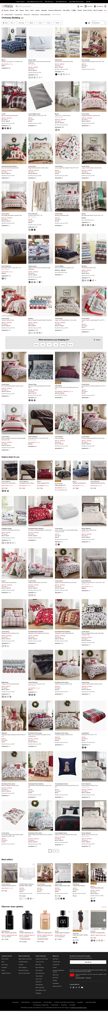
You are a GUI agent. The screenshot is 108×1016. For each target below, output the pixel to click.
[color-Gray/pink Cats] (10, 543)
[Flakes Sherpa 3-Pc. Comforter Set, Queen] (63, 470)
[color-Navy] (8, 128)
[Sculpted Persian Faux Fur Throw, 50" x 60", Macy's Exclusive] (98, 470)
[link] (14, 64)
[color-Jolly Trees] (10, 697)
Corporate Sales (56, 961)
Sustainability (56, 983)
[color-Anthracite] (3, 278)
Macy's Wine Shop (40, 973)
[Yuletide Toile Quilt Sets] (14, 301)
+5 (41, 332)
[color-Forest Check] (40, 333)
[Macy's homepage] (2, 14)
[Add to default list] (16, 462)
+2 (104, 940)
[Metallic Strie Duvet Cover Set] (94, 815)
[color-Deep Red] (35, 400)
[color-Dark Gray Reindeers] (40, 282)
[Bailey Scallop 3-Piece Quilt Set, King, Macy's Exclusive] (63, 873)
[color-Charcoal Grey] (32, 400)
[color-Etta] (37, 333)
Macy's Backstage (40, 967)
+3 (41, 77)
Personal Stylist (39, 976)
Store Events (38, 981)
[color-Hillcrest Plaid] (92, 901)
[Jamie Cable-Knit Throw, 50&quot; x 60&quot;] (40, 96)
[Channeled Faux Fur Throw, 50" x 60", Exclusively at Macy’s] (27, 470)
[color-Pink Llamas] (3, 543)
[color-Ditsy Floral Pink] (32, 77)
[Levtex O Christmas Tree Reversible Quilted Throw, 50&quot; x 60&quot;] (67, 511)
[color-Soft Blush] (5, 491)
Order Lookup (5, 964)
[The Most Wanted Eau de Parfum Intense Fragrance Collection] (27, 920)
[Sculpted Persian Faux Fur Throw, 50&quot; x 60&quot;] (94, 563)
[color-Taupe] (35, 595)
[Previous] (3, 42)
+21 (95, 280)
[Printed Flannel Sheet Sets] (94, 249)
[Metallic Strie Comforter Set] (94, 511)
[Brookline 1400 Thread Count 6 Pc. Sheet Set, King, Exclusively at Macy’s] (27, 873)
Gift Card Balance (23, 967)
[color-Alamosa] (30, 333)
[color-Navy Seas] (94, 901)
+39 (69, 74)
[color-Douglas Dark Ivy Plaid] (83, 225)
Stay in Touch (39, 978)
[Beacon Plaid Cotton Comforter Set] (67, 249)
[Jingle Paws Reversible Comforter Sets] (94, 665)
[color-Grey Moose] (88, 280)
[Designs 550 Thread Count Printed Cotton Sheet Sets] (40, 42)
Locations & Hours (40, 961)
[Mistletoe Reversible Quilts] (67, 196)
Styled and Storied (57, 986)
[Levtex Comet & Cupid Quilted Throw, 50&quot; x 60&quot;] (94, 301)
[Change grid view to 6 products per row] (89, 23)
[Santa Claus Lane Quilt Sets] (14, 563)
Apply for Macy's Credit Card (25, 958)
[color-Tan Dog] (93, 280)
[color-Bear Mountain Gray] (66, 74)
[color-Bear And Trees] (61, 74)
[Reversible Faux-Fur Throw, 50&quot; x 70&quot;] (14, 249)
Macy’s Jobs (55, 974)
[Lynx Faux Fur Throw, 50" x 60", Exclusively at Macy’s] (9, 470)
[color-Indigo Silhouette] (85, 225)
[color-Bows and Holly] (32, 333)
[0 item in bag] (105, 6)
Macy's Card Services (24, 970)
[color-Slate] (8, 491)
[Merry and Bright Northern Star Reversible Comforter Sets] (94, 614)
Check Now (88, 977)
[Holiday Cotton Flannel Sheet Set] (14, 665)
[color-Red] (3, 128)
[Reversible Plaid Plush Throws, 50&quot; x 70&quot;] (94, 196)
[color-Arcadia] (56, 74)
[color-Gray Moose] (85, 280)
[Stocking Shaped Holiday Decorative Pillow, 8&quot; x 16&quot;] (14, 716)
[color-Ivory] (30, 230)
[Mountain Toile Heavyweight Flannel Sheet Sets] (40, 367)
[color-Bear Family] (64, 74)
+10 (33, 898)
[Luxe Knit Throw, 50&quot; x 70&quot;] (40, 196)
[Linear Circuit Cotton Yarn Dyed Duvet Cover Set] (67, 367)
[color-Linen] (97, 940)
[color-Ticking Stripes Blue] (30, 77)
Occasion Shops (18, 14)
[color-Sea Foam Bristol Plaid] (93, 225)
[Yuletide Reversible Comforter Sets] (94, 96)
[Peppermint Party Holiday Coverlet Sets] (40, 614)
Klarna (3, 961)
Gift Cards (21, 964)
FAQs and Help (5, 958)
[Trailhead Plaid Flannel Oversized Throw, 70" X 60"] (81, 873)
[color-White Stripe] (21, 899)
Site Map (55, 980)
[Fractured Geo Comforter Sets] (94, 766)
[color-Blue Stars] (5, 543)
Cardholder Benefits (23, 961)
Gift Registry (38, 993)
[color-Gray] (94, 940)
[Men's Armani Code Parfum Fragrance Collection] (9, 920)
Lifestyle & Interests (9, 14)
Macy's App (38, 964)
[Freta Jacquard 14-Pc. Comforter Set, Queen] (45, 470)
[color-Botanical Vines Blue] (40, 77)
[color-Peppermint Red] (30, 595)
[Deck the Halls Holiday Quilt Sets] (14, 149)
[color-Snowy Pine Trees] (3, 697)
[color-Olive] (59, 899)
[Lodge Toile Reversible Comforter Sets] (94, 149)
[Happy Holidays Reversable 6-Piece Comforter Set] (40, 815)
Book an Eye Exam (40, 987)
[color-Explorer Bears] (8, 697)
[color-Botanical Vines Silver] (37, 77)
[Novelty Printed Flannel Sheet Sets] (14, 511)
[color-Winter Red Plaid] (83, 747)
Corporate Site (56, 964)
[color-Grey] (28, 899)
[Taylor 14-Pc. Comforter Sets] (67, 96)
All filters (98, 339)
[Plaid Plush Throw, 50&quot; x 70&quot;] (94, 716)
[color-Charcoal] (32, 230)
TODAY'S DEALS (20, 1)
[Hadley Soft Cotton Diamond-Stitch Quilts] (67, 815)
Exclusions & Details (80, 977)
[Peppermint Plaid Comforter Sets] (14, 614)
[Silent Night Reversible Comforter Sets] (14, 196)
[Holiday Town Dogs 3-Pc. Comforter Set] (14, 42)
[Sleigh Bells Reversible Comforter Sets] (40, 149)
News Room (55, 977)
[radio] (29, 77)
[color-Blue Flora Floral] (88, 225)
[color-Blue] (92, 940)
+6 (41, 282)
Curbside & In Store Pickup (42, 958)
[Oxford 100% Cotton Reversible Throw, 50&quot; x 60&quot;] (40, 766)
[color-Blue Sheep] (83, 280)
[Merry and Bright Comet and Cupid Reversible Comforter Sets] (14, 419)
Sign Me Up (88, 962)
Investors (55, 967)
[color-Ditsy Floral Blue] (35, 77)
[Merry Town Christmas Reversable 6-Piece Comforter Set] (40, 716)
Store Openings (39, 984)
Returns (3, 970)
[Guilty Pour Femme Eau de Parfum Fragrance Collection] (45, 920)
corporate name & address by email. (79, 1007)
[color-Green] (5, 128)
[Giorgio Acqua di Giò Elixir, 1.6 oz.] (63, 920)
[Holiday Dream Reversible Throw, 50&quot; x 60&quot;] (94, 42)
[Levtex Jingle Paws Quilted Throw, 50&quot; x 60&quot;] (67, 149)
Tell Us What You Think (41, 990)
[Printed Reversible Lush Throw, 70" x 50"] (98, 873)
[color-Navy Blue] (30, 400)
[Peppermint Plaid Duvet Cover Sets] (40, 563)
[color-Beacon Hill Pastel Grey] (59, 74)
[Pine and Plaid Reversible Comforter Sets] (14, 367)
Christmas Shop (35, 14)
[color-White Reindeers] (32, 282)
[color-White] (56, 130)
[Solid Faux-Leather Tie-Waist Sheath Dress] (81, 920)
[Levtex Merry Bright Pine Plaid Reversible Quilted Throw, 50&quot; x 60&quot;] (14, 815)
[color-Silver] (5, 278)
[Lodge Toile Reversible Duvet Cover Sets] (67, 301)
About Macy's (56, 958)
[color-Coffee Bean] (76, 943)
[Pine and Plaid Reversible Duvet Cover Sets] (94, 419)
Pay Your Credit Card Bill (24, 973)
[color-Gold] (59, 130)
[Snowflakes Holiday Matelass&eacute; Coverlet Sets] (40, 511)
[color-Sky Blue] (31, 899)
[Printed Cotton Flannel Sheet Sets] (67, 42)
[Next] (24, 42)
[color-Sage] (35, 230)
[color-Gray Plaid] (35, 282)
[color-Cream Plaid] (30, 282)
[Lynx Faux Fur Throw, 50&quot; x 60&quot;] (40, 665)
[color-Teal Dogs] (13, 543)
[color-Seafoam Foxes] (8, 543)
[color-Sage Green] (99, 940)
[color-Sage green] (102, 940)
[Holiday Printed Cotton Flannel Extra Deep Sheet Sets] (40, 249)
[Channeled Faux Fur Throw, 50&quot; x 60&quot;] (40, 419)
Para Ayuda (4, 967)
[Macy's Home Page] (7, 6)
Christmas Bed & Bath (45, 14)
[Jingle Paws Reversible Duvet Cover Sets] (67, 563)
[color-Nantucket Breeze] (90, 225)
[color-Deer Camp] (5, 697)
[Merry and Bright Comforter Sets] (14, 766)
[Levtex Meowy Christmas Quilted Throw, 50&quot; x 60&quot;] (94, 367)
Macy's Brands (39, 970)
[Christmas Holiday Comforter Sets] (67, 716)
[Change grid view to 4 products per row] (86, 23)
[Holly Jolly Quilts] (67, 419)
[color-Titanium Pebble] (3, 491)
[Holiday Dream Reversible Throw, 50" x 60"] (45, 873)
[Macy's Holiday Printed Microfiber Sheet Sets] (40, 301)
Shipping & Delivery (6, 973)
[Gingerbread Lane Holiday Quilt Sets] (67, 614)
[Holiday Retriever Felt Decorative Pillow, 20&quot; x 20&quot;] (67, 766)
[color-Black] (74, 943)
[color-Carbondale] (35, 333)
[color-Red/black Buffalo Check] (90, 280)
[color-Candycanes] (37, 282)
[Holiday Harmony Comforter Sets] (67, 665)
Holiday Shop (27, 14)
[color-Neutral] (10, 128)
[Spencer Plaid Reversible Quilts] (14, 96)
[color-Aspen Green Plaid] (85, 747)
